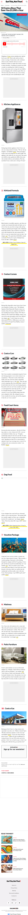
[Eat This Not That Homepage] (14, 1)
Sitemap (14, 890)
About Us (14, 885)
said (6, 236)
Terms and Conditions (14, 893)
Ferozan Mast (6, 37)
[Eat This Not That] (14, 747)
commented (8, 323)
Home (2, 5)
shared (14, 151)
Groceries (7, 5)
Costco (9, 56)
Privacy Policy (14, 888)
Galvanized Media (10, 910)
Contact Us (14, 895)
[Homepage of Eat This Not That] (13, 881)
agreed (3, 522)
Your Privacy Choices (15, 914)
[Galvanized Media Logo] (14, 908)
